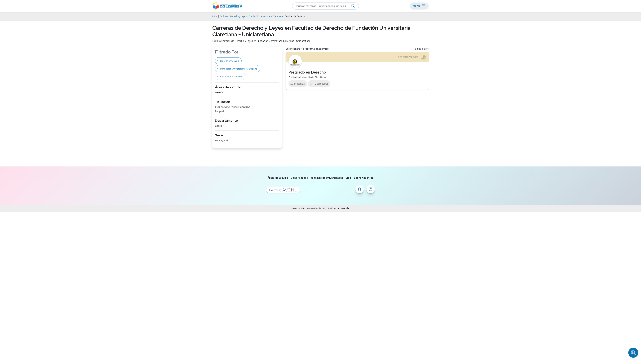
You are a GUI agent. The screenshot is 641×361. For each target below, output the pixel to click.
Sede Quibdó (222, 140)
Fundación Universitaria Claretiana (266, 16)
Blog (348, 177)
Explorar (224, 16)
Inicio (215, 16)
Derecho (219, 92)
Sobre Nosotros (363, 177)
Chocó (218, 125)
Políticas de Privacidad (339, 208)
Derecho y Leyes (238, 16)
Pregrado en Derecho (307, 72)
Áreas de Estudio (278, 177)
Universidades (299, 177)
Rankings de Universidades (326, 177)
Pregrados (221, 111)
